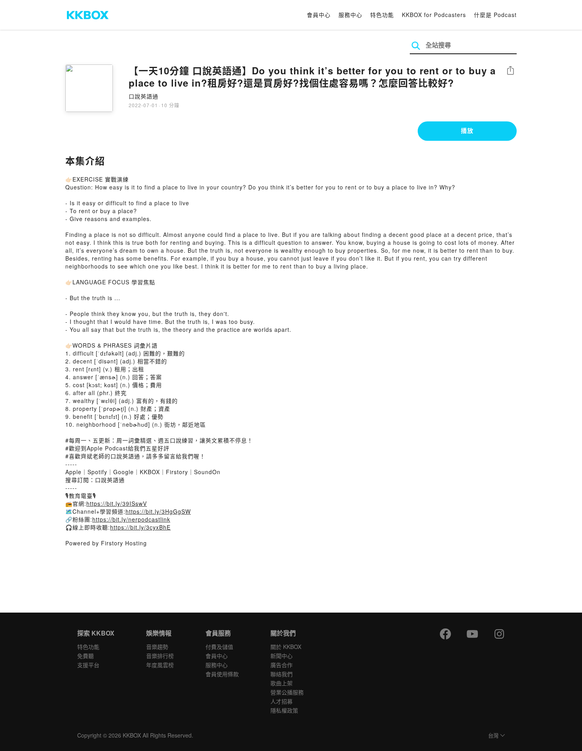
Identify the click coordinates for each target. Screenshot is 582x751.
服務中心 (350, 15)
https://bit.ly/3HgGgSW (158, 511)
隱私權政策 (284, 710)
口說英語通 (143, 96)
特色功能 (382, 15)
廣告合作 (281, 665)
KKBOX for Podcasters (434, 15)
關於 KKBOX (285, 647)
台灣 (493, 736)
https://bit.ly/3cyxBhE (140, 527)
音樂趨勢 (157, 647)
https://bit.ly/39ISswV (116, 503)
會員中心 (319, 15)
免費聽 (85, 656)
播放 (467, 130)
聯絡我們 (281, 674)
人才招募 (281, 701)
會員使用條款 (222, 674)
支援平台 (88, 665)
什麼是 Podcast (495, 15)
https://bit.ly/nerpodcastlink (131, 519)
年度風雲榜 (160, 665)
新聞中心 (281, 656)
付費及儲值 (219, 647)
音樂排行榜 (160, 656)
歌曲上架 (281, 683)
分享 (510, 71)
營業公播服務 (287, 692)
